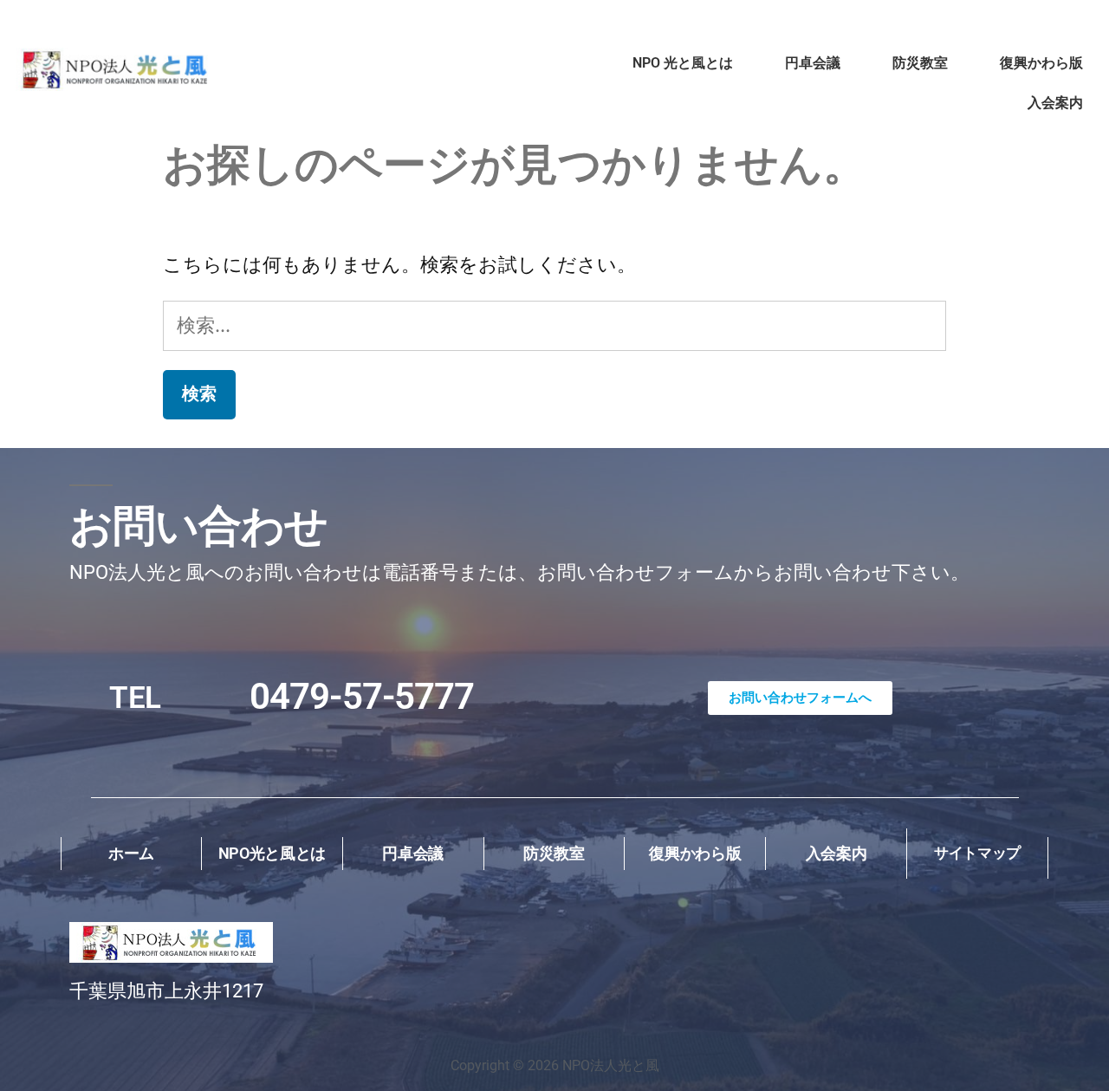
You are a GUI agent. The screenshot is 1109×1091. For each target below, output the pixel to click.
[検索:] (554, 325)
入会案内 (1055, 102)
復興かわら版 (1041, 63)
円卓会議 (812, 63)
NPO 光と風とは (682, 63)
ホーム (131, 853)
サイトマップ (977, 852)
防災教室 (920, 63)
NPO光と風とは (272, 853)
